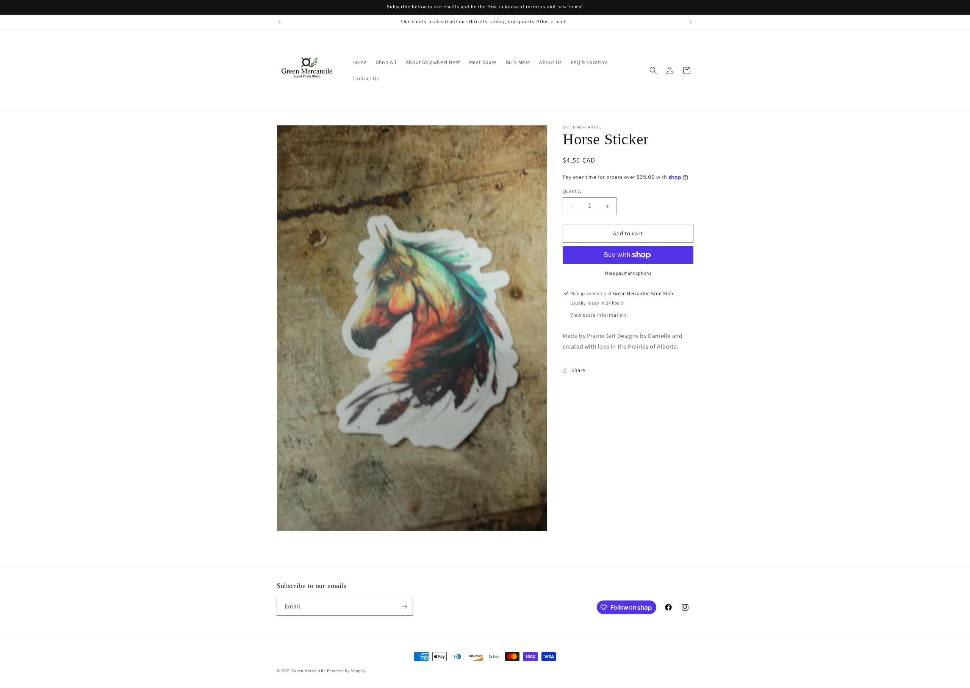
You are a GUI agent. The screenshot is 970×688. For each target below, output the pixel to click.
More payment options (628, 273)
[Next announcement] (690, 22)
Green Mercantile (309, 670)
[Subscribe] (404, 607)
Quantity (572, 191)
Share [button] (578, 370)
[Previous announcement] (279, 22)
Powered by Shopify (346, 670)
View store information (598, 314)
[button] (653, 70)
